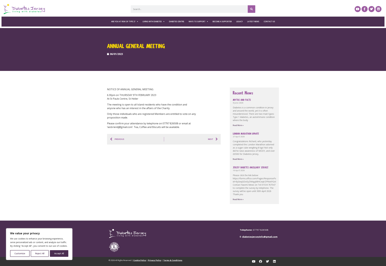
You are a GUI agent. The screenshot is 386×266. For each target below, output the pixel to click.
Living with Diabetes (152, 21)
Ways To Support (197, 21)
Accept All (59, 253)
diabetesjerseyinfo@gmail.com (259, 236)
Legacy (239, 21)
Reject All (39, 253)
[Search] (251, 9)
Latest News (253, 21)
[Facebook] (261, 261)
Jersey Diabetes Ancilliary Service (250, 167)
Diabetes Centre (176, 21)
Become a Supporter (222, 21)
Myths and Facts (242, 100)
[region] (39, 244)
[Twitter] (372, 9)
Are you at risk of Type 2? (123, 21)
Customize (19, 253)
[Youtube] (358, 9)
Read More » (238, 125)
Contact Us (269, 21)
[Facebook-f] (365, 9)
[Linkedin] (378, 9)
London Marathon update (246, 133)
